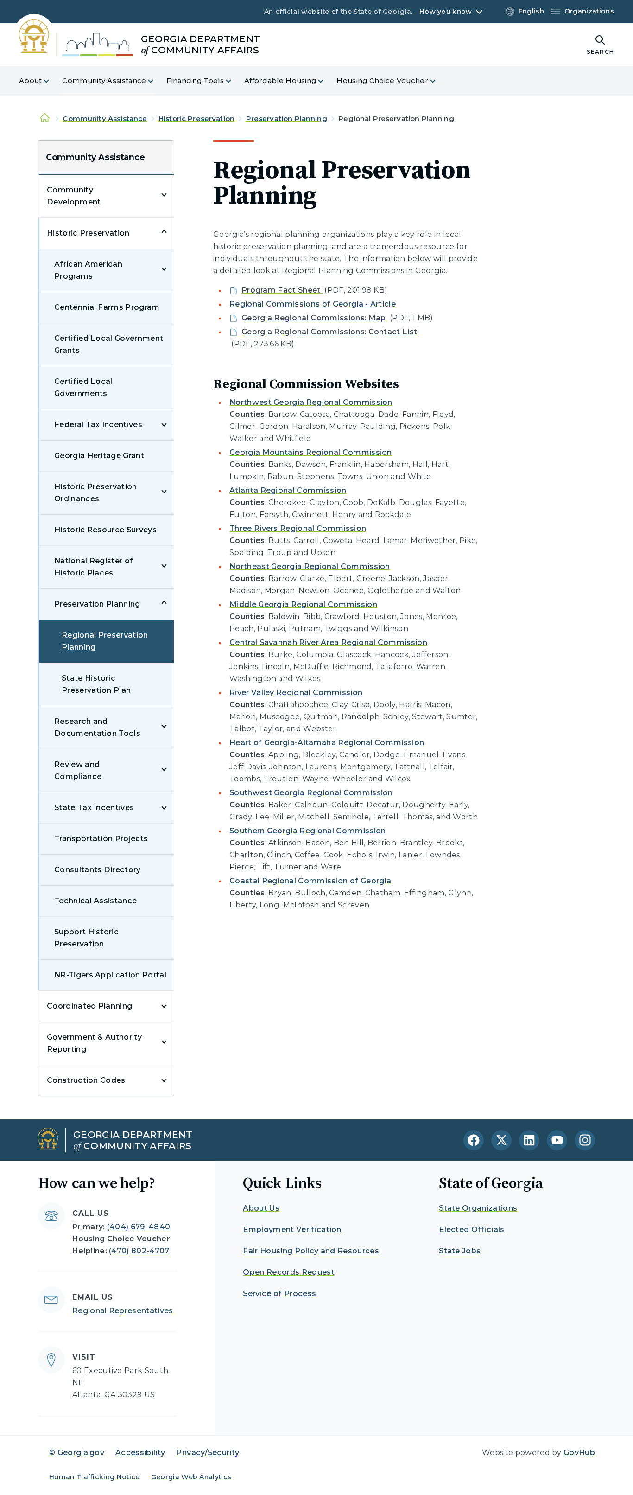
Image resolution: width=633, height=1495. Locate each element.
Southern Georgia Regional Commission (307, 830)
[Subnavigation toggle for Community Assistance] (156, 81)
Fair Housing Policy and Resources (311, 1250)
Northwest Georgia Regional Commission (310, 402)
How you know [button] (445, 11)
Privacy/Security (207, 1452)
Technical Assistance (95, 900)
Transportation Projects (101, 838)
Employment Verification (292, 1229)
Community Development (74, 195)
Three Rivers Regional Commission (297, 528)
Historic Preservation (196, 118)
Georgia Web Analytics (191, 1477)
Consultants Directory (97, 869)
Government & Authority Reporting (94, 1043)
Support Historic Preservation (86, 937)
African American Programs (88, 270)
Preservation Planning (286, 118)
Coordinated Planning (89, 1006)
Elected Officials (471, 1229)
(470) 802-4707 (139, 1250)
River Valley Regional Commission (295, 692)
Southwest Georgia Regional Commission (311, 792)
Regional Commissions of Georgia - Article (312, 304)
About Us (261, 1208)
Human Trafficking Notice (94, 1477)
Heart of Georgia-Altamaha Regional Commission (326, 742)
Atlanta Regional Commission (288, 490)
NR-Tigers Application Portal (110, 975)
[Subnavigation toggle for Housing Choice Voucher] (438, 81)
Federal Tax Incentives (98, 424)
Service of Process (279, 1293)
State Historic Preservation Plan (96, 684)
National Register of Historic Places (93, 566)
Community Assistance (105, 118)
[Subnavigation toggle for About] (52, 81)
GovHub (579, 1452)
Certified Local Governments (83, 387)
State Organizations (478, 1208)
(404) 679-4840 (138, 1226)
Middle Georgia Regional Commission (303, 604)
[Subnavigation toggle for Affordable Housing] (326, 81)
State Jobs (460, 1250)
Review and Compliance (77, 770)
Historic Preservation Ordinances (95, 492)
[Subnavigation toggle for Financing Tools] (234, 81)
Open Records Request (288, 1272)
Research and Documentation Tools (97, 727)
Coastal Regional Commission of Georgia (310, 880)
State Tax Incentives (94, 807)
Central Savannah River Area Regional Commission (328, 642)
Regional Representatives (122, 1310)
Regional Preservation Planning (105, 641)
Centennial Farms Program (107, 307)
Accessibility (140, 1452)
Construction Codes (86, 1080)
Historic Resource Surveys (105, 529)
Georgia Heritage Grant (99, 455)
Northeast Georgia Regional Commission (309, 566)
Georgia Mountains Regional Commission (310, 452)
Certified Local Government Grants (108, 344)
